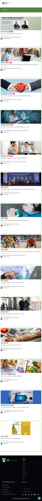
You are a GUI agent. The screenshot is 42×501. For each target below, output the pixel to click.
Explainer (24, 472)
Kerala (11, 62)
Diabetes (2, 374)
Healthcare (11, 31)
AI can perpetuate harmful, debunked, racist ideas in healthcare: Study (15, 407)
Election (2, 62)
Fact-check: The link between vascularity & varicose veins (12, 313)
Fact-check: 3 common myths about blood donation (11, 344)
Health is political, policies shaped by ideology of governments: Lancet (15, 220)
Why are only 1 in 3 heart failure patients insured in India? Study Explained (16, 95)
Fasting (2, 31)
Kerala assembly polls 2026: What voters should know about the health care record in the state (19, 64)
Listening (7, 156)
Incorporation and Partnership (9, 494)
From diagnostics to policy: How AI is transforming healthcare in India (15, 126)
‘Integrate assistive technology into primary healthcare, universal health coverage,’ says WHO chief (20, 251)
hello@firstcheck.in (27, 491)
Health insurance (4, 93)
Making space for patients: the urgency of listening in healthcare (13, 158)
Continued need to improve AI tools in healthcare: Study (12, 282)
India (12, 125)
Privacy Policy (5, 489)
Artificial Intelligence (5, 405)
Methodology (5, 485)
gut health (6, 31)
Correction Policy (6, 487)
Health (2, 187)
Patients (11, 156)
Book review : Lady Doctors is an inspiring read (10, 438)
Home (24, 463)
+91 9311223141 (26, 489)
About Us (24, 465)
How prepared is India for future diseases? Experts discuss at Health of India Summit (18, 189)
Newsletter (25, 474)
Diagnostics (3, 125)
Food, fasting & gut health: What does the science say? (12, 33)
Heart (14, 93)
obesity (14, 374)
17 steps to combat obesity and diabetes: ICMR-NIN (11, 376)
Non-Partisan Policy (7, 491)
